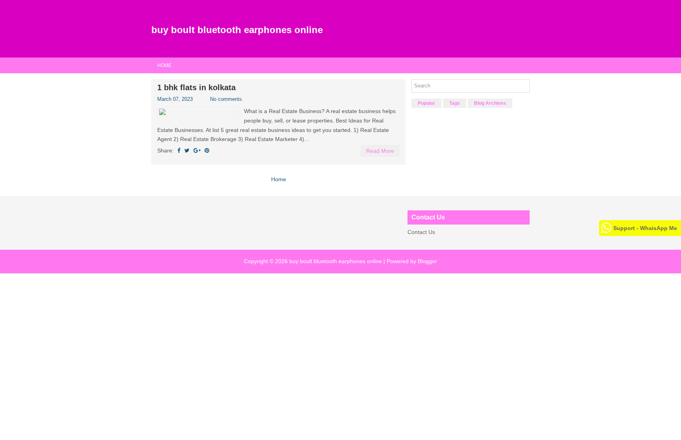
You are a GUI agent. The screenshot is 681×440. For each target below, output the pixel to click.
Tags (454, 103)
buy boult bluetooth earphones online (237, 29)
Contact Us (421, 232)
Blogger (427, 261)
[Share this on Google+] (197, 150)
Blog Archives (490, 103)
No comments (226, 99)
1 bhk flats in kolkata (196, 87)
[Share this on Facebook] (178, 150)
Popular (426, 103)
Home (164, 65)
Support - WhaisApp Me (645, 228)
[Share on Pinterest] (207, 150)
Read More (380, 151)
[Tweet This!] (187, 150)
